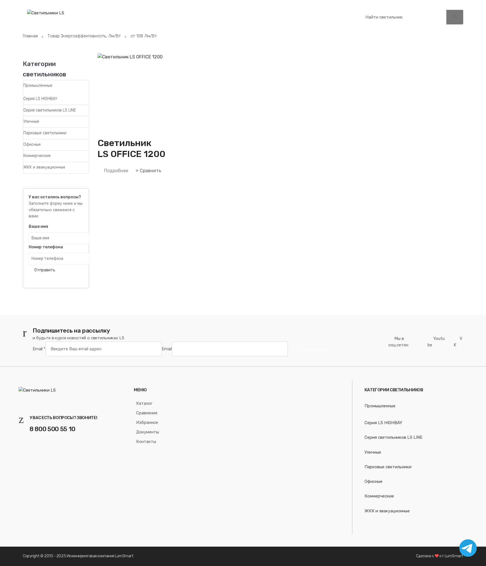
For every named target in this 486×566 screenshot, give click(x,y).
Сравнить (150, 170)
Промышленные (37, 85)
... (329, 16)
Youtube (436, 341)
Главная (30, 35)
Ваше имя (38, 226)
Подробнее (116, 170)
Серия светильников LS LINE (49, 110)
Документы (256, 16)
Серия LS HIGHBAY (40, 98)
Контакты (302, 16)
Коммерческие (37, 155)
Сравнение (166, 16)
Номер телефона (46, 247)
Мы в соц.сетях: (398, 341)
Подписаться (311, 348)
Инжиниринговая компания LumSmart (100, 556)
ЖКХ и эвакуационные (44, 167)
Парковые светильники (44, 133)
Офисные (32, 144)
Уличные (31, 121)
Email (39, 348)
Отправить (44, 270)
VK (458, 341)
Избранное (213, 16)
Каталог (123, 16)
